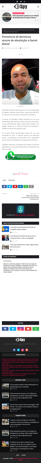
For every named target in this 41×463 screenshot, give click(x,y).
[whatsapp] (35, 329)
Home (17, 455)
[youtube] (28, 329)
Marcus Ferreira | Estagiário (11, 48)
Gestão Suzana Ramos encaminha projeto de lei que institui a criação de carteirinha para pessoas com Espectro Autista (20, 360)
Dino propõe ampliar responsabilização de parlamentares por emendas (24, 386)
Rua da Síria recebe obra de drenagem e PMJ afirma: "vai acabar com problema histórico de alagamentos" (24, 407)
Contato (23, 455)
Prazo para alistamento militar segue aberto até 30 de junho (24, 246)
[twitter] (21, 1)
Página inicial (6, 30)
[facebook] (17, 1)
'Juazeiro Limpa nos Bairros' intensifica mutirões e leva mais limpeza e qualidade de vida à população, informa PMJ (24, 422)
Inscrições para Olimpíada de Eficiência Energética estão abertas (22, 228)
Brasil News (12, 180)
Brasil (12, 30)
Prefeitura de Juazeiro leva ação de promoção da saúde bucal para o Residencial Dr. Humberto (19, 374)
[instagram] (24, 1)
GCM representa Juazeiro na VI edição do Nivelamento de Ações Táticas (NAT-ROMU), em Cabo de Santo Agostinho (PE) (26, 17)
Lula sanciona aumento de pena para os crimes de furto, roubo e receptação (23, 237)
